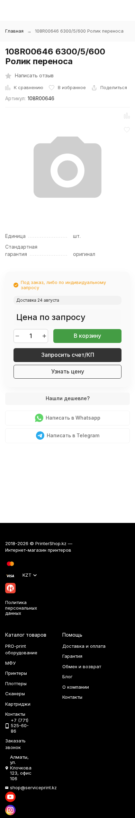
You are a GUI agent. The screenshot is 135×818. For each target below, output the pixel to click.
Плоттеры (16, 683)
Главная (14, 31)
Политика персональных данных (21, 608)
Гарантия (72, 656)
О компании (75, 687)
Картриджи (17, 704)
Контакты (72, 697)
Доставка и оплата (84, 646)
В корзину (87, 335)
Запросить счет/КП (67, 354)
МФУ (10, 663)
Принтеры (16, 673)
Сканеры (15, 693)
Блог (67, 676)
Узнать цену (67, 371)
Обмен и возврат (81, 666)
